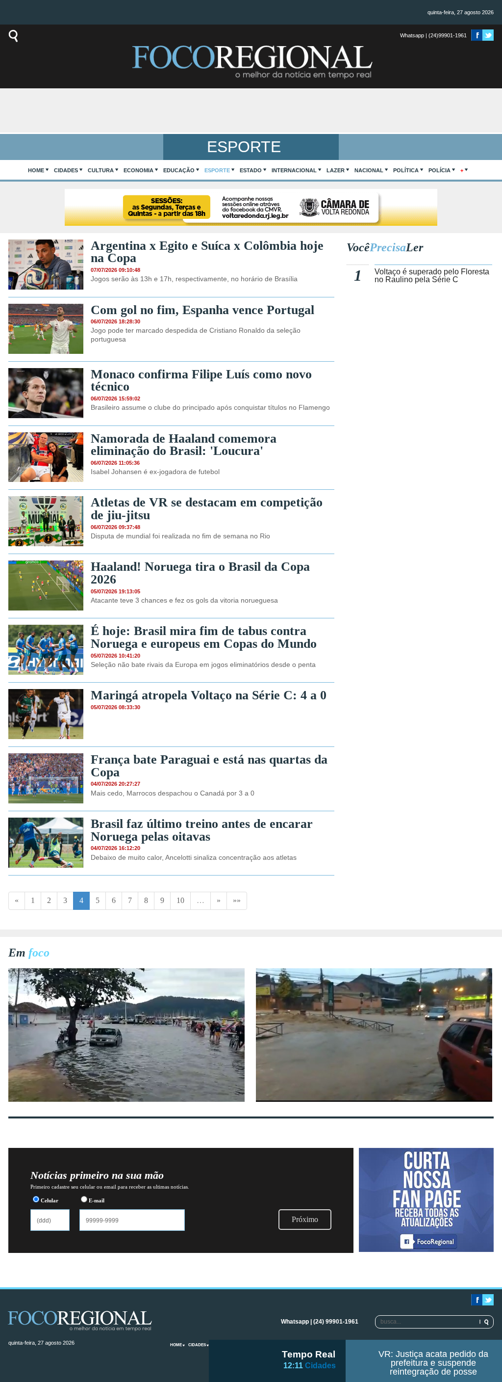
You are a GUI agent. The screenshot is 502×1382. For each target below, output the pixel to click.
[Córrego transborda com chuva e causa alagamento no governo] (374, 1099)
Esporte (217, 170)
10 (180, 900)
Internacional (294, 170)
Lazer (335, 170)
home (36, 170)
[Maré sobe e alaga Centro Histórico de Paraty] (126, 1099)
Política (406, 170)
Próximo (305, 1219)
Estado (251, 170)
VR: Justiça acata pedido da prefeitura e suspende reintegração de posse (433, 1363)
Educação (179, 170)
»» (237, 900)
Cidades (66, 170)
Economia (138, 170)
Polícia (439, 170)
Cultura (101, 170)
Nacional (368, 170)
